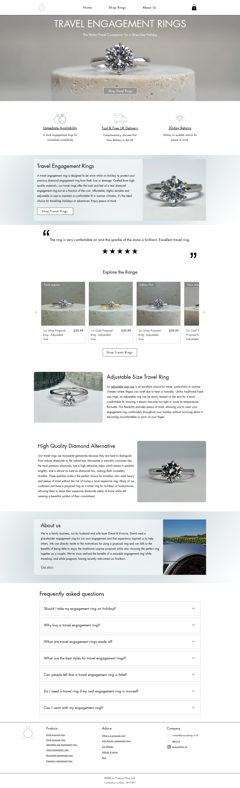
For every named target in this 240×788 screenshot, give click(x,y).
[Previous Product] (36, 312)
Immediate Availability (60, 128)
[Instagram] (169, 747)
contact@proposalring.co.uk (185, 735)
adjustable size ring (122, 387)
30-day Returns (179, 128)
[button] (194, 7)
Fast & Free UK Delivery (120, 128)
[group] (120, 312)
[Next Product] (204, 312)
